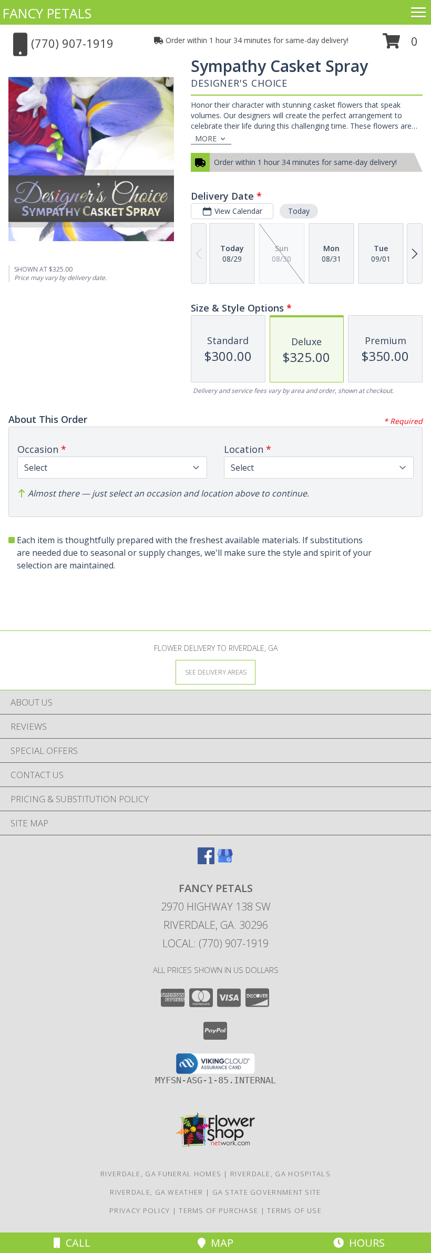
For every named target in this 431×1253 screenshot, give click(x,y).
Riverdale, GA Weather (156, 1192)
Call (75, 1243)
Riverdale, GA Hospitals (280, 1173)
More (206, 138)
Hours (364, 1243)
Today (299, 211)
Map (219, 1243)
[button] (400, 45)
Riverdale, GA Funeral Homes (160, 1173)
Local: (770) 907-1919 (215, 943)
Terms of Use (294, 1210)
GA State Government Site (266, 1192)
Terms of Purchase (218, 1210)
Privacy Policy (139, 1210)
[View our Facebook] (206, 861)
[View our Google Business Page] (225, 861)
